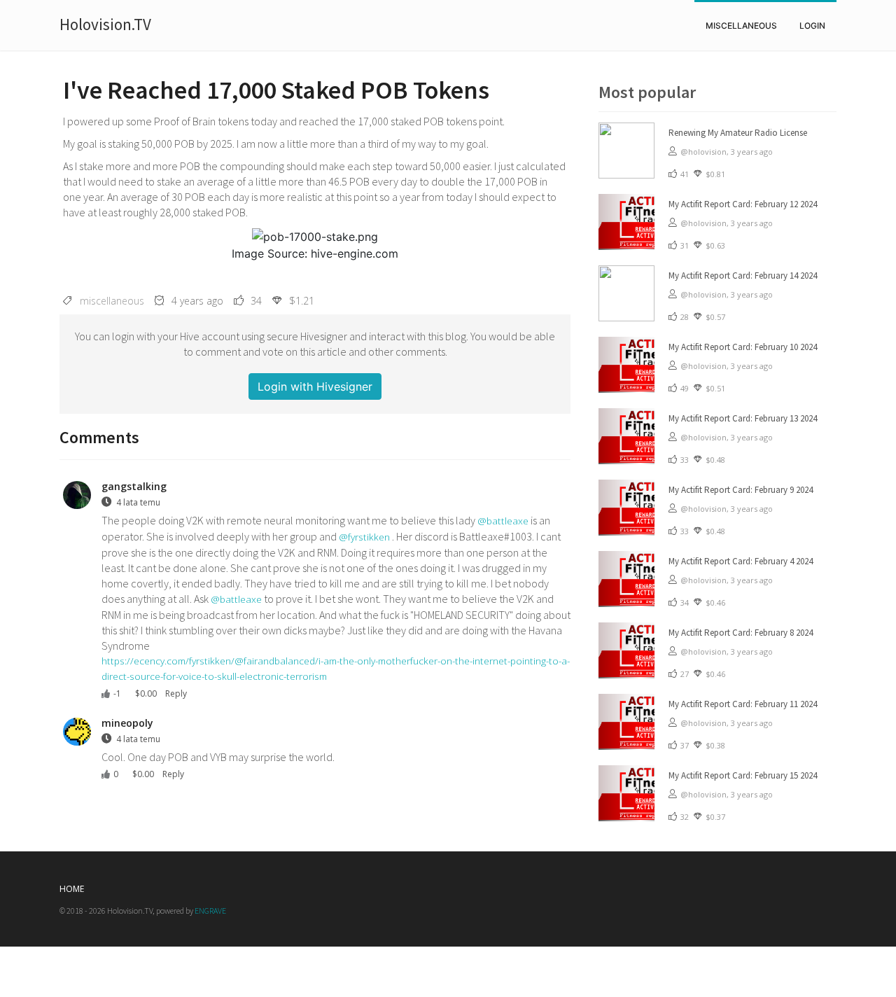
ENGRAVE (210, 910)
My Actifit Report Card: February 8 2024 (740, 633)
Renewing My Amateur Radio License (737, 133)
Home (71, 889)
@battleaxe (502, 520)
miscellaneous (741, 25)
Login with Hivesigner (315, 386)
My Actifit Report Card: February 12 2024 (742, 204)
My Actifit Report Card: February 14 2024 (742, 275)
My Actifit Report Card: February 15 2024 (742, 775)
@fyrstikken (364, 536)
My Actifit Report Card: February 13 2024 (742, 418)
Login (812, 25)
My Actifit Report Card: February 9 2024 (740, 490)
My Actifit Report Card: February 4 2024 (740, 561)
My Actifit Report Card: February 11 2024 (742, 704)
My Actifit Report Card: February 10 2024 (742, 347)
